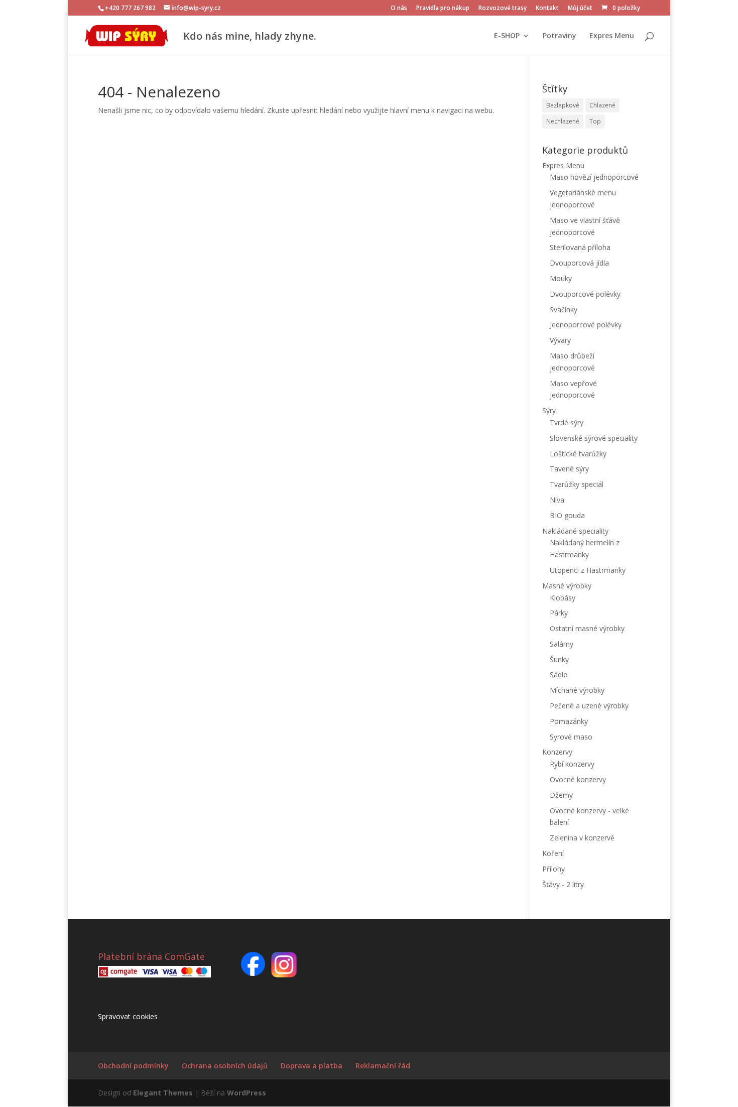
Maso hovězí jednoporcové (594, 177)
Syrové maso (571, 737)
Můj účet (580, 8)
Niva (557, 500)
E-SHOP (507, 36)
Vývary (560, 340)
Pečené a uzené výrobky (589, 705)
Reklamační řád (382, 1065)
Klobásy (562, 597)
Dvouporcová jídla (579, 263)
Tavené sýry (569, 468)
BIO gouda (567, 515)
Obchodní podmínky (133, 1065)
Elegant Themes (163, 1092)
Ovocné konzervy (578, 779)
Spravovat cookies (128, 1016)
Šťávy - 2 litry (563, 884)
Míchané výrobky (577, 690)
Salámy (561, 644)
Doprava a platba (311, 1065)
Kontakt (547, 8)
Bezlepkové (562, 105)
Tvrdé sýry (566, 422)
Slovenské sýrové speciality (594, 438)
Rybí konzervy (572, 764)
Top (595, 121)
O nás (399, 8)
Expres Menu (611, 36)
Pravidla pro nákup (442, 8)
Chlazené (602, 105)
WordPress (246, 1092)
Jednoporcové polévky (586, 324)
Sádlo (559, 674)
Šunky (559, 659)
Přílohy (553, 869)
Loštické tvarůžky (578, 453)
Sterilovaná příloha (580, 247)
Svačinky (563, 309)
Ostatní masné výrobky (587, 628)
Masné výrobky (566, 585)
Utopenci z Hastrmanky (588, 570)
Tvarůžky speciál (576, 484)
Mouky (561, 278)
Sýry (549, 410)
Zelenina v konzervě (582, 837)
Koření (553, 853)
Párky (559, 613)
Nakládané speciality (575, 531)
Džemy (561, 795)
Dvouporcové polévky (585, 294)
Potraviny (559, 36)
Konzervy (557, 752)
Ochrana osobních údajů (225, 1065)
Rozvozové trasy (502, 8)
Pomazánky (569, 721)
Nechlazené (562, 121)
